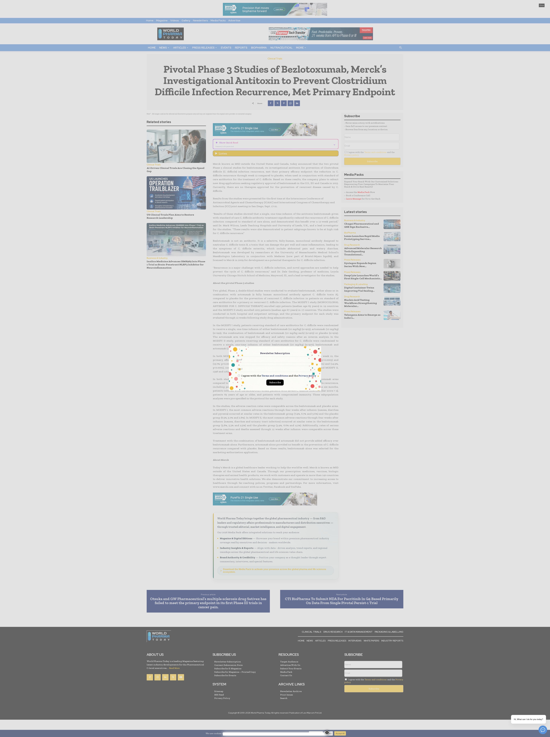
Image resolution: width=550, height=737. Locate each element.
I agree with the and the (278, 375)
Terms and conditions (275, 375)
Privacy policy (307, 375)
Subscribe (275, 382)
